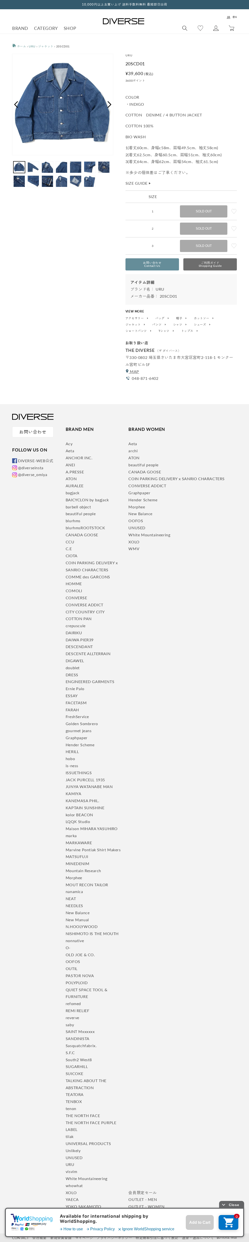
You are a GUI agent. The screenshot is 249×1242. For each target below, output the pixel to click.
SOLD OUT (204, 211)
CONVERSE (76, 597)
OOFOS (73, 961)
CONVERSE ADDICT (84, 604)
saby (70, 1024)
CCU (70, 541)
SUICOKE (74, 1073)
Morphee (74, 877)
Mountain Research (83, 870)
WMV (133, 548)
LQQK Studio (78, 821)
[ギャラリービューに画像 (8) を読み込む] (19, 181)
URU (32, 46)
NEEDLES (74, 905)
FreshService (77, 716)
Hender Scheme (80, 744)
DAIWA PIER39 (80, 639)
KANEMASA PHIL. (82, 800)
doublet (73, 667)
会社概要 (39, 1238)
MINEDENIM (77, 863)
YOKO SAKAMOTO (83, 1206)
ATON (71, 478)
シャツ (178, 324)
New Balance (78, 912)
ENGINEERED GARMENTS (90, 681)
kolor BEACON (79, 814)
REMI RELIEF (77, 1010)
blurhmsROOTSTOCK (85, 527)
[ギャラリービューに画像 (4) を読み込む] (61, 167)
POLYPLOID (77, 982)
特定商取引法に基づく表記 (157, 1238)
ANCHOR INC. (79, 457)
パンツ (157, 324)
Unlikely (73, 1150)
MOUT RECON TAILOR (87, 884)
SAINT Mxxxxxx (80, 1031)
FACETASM (76, 702)
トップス (187, 331)
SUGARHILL (77, 1066)
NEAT (71, 898)
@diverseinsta (31, 467)
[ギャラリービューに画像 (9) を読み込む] (33, 181)
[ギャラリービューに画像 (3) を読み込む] (47, 167)
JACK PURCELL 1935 (85, 779)
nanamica (74, 891)
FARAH (72, 709)
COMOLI (74, 590)
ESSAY (72, 695)
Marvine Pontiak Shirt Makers (93, 849)
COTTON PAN (79, 618)
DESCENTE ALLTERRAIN (88, 653)
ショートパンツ (136, 331)
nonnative (75, 940)
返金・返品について (198, 1238)
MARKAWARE (79, 842)
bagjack (73, 492)
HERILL (72, 751)
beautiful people (81, 513)
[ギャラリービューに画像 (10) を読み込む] (47, 181)
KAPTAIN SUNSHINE (85, 807)
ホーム (21, 46)
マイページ (84, 1238)
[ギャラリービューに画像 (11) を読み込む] (61, 181)
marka (71, 835)
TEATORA (75, 1094)
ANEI (70, 464)
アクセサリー (135, 318)
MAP (134, 371)
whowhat (74, 1185)
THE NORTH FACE (83, 1115)
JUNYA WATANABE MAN (89, 786)
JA (228, 17)
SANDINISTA (77, 1038)
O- (68, 947)
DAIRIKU (74, 632)
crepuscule (76, 625)
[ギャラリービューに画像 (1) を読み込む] (19, 167)
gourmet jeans (79, 730)
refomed (73, 1003)
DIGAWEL (75, 660)
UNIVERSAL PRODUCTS (88, 1143)
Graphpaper (77, 737)
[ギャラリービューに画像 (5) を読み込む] (75, 167)
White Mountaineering (86, 1178)
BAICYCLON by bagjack (87, 499)
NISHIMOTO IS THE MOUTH (92, 933)
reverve (72, 1017)
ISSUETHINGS (79, 772)
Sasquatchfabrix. (81, 1045)
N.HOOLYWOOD (82, 926)
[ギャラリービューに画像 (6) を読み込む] (90, 167)
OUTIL (72, 968)
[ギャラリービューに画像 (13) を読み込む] (90, 181)
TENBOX (74, 1101)
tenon (71, 1108)
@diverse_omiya (32, 474)
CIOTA (72, 555)
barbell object (78, 506)
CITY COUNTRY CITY (85, 611)
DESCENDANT (79, 646)
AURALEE (75, 485)
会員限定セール (142, 1192)
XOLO (71, 1192)
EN (235, 17)
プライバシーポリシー (114, 1238)
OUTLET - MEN (142, 1199)
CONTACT (20, 1238)
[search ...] (184, 28)
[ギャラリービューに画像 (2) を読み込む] (33, 167)
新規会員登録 (61, 1238)
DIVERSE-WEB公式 (35, 460)
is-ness (72, 765)
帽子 (179, 318)
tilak (70, 1136)
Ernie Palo (75, 688)
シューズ (200, 324)
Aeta (70, 450)
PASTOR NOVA (80, 975)
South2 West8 (79, 1059)
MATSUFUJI (77, 856)
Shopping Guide (210, 264)
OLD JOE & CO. (80, 954)
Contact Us (152, 264)
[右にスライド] (109, 104)
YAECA (72, 1199)
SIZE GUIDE (138, 183)
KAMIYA (73, 793)
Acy (69, 443)
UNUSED (74, 1157)
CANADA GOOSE (82, 534)
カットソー (202, 318)
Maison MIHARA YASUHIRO (92, 828)
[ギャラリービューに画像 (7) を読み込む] (104, 167)
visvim (71, 1171)
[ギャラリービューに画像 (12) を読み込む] (75, 181)
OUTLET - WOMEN (146, 1206)
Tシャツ (164, 331)
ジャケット (45, 46)
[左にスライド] (15, 104)
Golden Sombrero (82, 723)
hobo (70, 758)
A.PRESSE (75, 471)
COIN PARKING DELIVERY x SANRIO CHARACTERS (176, 478)
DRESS (72, 674)
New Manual (77, 919)
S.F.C (70, 1052)
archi (133, 450)
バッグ (160, 318)
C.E (69, 548)
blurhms (73, 520)
